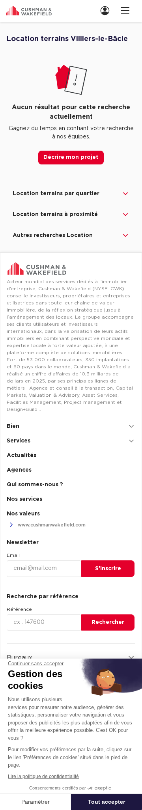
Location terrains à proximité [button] (55, 214)
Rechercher (108, 622)
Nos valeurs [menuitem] (23, 514)
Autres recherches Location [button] (53, 235)
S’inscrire (108, 568)
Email (13, 555)
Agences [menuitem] (19, 470)
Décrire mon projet (71, 157)
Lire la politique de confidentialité (43, 776)
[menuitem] (107, 10)
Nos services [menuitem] (24, 499)
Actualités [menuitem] (21, 455)
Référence (19, 609)
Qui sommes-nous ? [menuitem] (35, 484)
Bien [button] (13, 426)
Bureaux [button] (19, 658)
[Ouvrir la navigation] (125, 10)
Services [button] (18, 441)
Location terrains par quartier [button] (56, 193)
